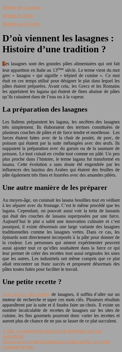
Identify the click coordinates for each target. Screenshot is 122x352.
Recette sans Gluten (20, 23)
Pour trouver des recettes (26, 294)
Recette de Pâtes (17, 15)
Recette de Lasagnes (21, 7)
